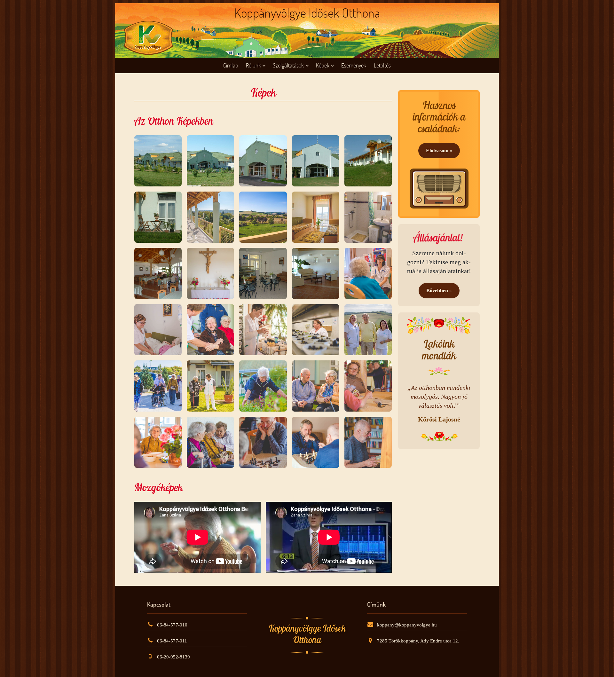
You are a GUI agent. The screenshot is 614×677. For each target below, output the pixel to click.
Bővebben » (439, 290)
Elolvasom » (439, 150)
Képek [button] (322, 65)
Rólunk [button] (253, 65)
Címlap (230, 65)
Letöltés (382, 65)
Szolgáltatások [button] (288, 65)
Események (353, 65)
